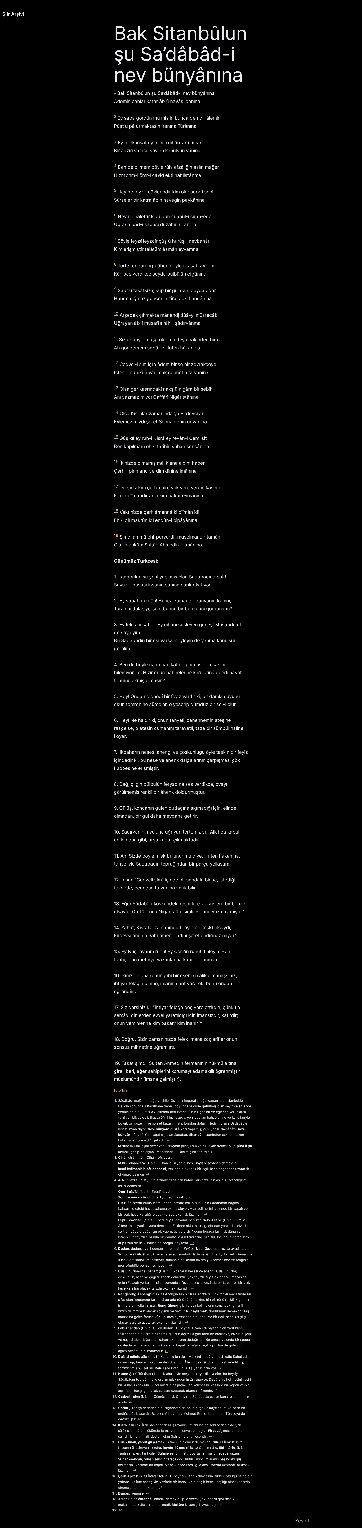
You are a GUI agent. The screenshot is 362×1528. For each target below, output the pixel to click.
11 (116, 338)
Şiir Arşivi (13, 14)
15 (116, 436)
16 (116, 461)
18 (116, 510)
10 (116, 313)
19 (116, 535)
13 (116, 387)
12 (116, 363)
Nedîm (121, 1090)
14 (116, 412)
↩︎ (168, 1140)
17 (116, 486)
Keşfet (302, 1520)
